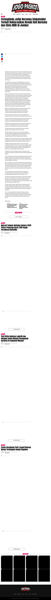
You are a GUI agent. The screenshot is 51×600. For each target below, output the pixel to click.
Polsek (23, 14)
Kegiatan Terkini (35, 14)
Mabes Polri (18, 14)
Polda (30, 14)
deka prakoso (7, 452)
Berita (14, 14)
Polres (26, 14)
